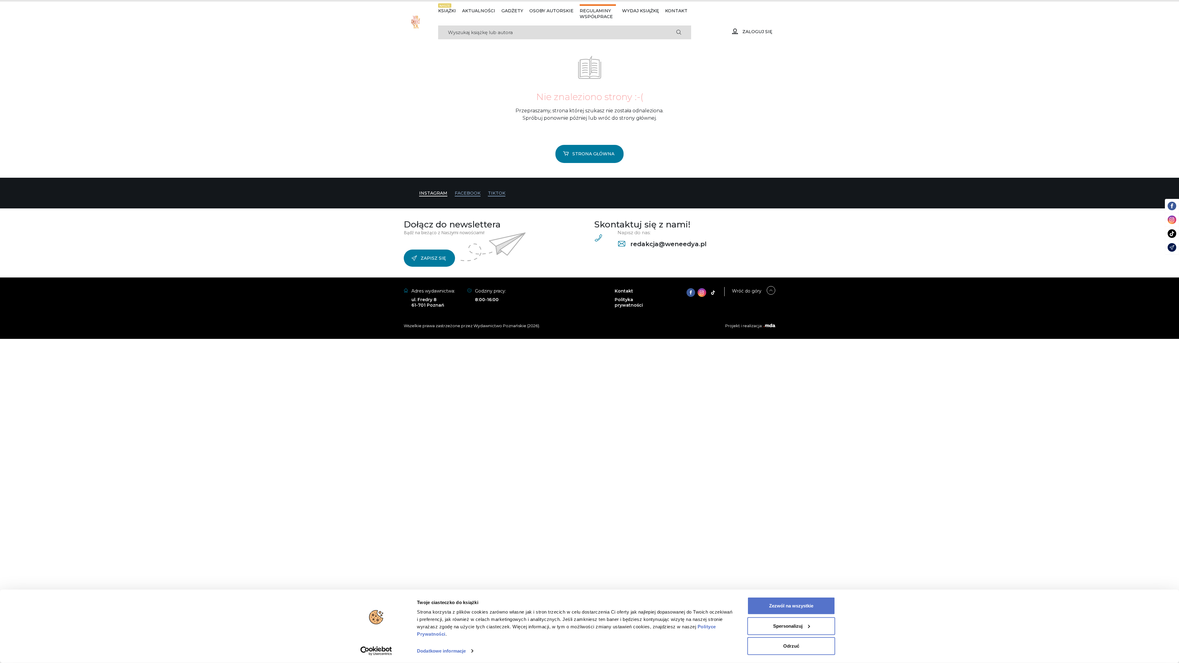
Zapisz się (433, 258)
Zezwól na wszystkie (791, 605)
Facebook (468, 193)
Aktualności (478, 11)
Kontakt (676, 11)
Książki (447, 11)
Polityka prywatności (629, 302)
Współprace (596, 16)
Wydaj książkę (640, 11)
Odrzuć (791, 646)
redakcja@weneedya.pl (667, 244)
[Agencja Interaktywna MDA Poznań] (769, 325)
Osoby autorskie (551, 11)
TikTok (496, 193)
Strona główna (593, 154)
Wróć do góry (746, 291)
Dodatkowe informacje (441, 650)
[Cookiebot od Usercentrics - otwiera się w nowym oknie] (376, 651)
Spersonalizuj (788, 625)
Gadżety (512, 11)
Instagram (433, 193)
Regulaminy (595, 11)
